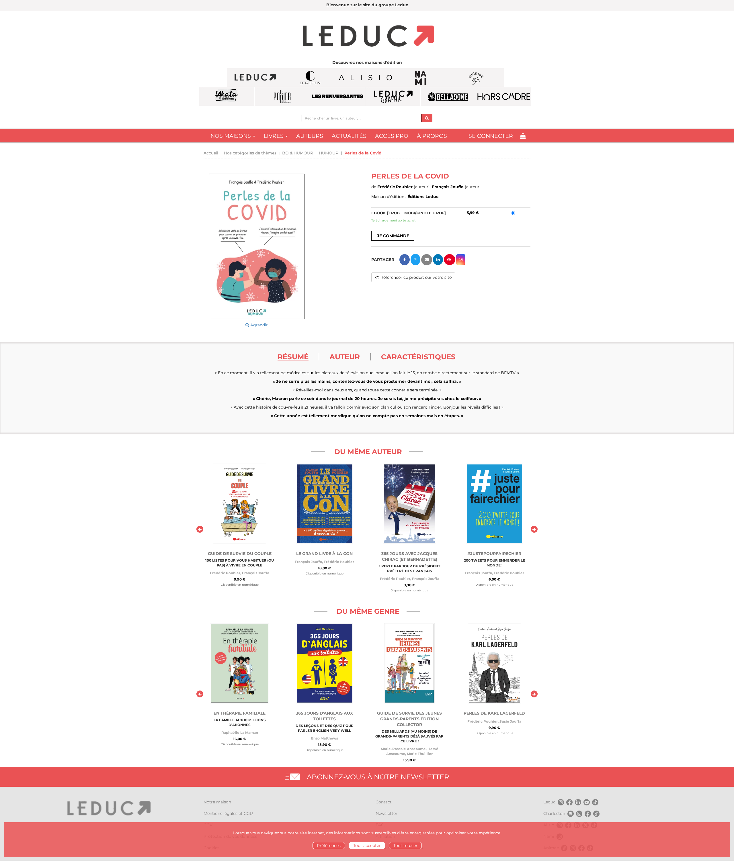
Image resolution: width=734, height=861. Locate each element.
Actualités (349, 136)
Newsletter (386, 813)
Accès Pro (391, 136)
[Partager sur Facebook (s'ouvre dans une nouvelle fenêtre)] (404, 259)
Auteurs (309, 136)
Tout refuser (405, 845)
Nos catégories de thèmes (250, 153)
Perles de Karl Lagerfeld (494, 713)
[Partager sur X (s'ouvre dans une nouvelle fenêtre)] (415, 259)
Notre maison (217, 802)
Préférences (329, 845)
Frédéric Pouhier (395, 186)
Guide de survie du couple (240, 553)
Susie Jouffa (510, 721)
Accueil (211, 153)
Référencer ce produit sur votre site (415, 277)
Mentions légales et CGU (228, 813)
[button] (256, 246)
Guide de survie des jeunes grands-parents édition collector (409, 719)
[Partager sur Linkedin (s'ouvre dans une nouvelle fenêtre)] (438, 259)
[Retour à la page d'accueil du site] (367, 37)
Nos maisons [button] (231, 136)
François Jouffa (448, 186)
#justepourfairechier (494, 553)
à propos (432, 136)
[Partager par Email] (426, 259)
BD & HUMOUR (297, 153)
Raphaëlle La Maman (239, 732)
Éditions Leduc (422, 196)
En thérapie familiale (240, 713)
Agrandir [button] (258, 324)
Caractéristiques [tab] (418, 356)
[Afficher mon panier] (523, 136)
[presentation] (199, 529)
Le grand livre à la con (324, 553)
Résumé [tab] (293, 356)
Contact (384, 802)
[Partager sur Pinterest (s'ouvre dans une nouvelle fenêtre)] (449, 259)
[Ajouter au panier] (392, 236)
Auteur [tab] (344, 356)
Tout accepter (367, 845)
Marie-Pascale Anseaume (403, 749)
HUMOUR (328, 153)
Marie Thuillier (420, 754)
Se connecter (490, 136)
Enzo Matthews (324, 738)
